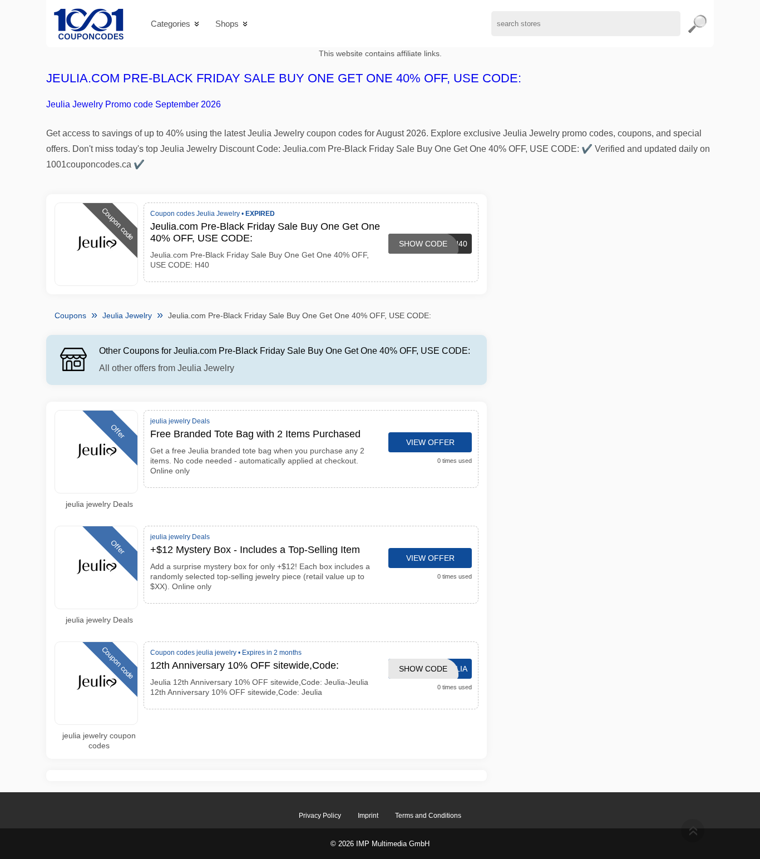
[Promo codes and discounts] (88, 24)
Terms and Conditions (428, 815)
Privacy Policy (320, 815)
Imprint (368, 815)
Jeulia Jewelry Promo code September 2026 (133, 104)
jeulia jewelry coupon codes (99, 740)
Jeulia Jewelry (127, 315)
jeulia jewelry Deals (99, 504)
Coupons (70, 315)
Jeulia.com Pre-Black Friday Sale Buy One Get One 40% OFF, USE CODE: (283, 78)
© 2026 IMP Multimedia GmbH (380, 844)
